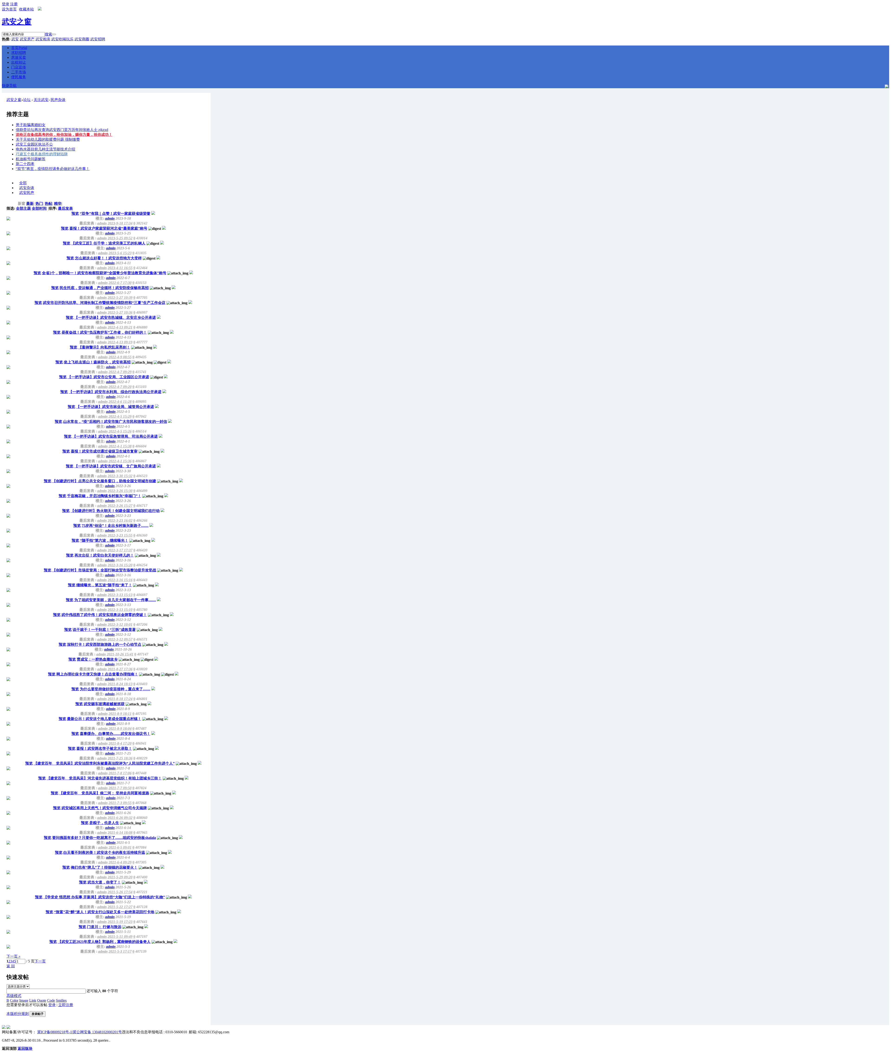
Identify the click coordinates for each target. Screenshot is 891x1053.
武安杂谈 (26, 188)
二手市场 (18, 72)
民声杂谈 (58, 100)
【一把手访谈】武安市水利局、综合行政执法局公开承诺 (115, 392)
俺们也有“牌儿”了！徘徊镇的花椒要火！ (104, 867)
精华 (58, 203)
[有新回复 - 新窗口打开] (153, 213)
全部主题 (23, 208)
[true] (54, 34)
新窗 (21, 203)
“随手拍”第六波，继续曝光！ (104, 540)
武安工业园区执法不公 (34, 144)
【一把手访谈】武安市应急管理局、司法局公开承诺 (115, 436)
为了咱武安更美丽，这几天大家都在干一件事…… (115, 600)
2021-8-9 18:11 (120, 714)
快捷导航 (9, 86)
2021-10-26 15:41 (120, 654)
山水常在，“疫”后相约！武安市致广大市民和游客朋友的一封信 (115, 422)
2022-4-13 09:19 (120, 342)
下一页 (40, 961)
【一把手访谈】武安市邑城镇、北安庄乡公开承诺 (115, 317)
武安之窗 (17, 21)
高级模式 (13, 996)
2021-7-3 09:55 (120, 803)
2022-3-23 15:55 (120, 535)
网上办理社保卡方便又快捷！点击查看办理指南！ (97, 674)
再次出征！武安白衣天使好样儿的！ (104, 555)
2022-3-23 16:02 (120, 520)
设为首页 (9, 9)
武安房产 (27, 39)
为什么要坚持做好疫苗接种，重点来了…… (115, 689)
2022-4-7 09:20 (120, 387)
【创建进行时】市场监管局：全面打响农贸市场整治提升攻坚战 (104, 570)
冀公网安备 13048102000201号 (97, 1032)
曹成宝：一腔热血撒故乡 (97, 659)
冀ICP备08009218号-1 (54, 1032)
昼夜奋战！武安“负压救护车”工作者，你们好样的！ (104, 332)
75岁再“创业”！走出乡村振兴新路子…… (115, 526)
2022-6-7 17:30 (120, 283)
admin (110, 218)
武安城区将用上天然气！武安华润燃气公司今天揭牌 (104, 808)
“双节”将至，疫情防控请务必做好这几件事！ (53, 169)
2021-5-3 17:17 (120, 951)
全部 (23, 183)
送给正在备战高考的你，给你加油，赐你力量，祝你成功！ (64, 135)
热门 (40, 203)
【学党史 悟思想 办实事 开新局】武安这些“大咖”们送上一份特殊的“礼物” (104, 897)
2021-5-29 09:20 (120, 877)
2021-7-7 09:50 (120, 788)
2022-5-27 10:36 (120, 312)
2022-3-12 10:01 (120, 624)
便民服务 (18, 77)
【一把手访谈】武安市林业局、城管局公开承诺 (115, 407)
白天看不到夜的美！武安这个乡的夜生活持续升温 (104, 852)
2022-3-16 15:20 (120, 565)
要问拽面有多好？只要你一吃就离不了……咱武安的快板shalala (104, 838)
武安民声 (26, 193)
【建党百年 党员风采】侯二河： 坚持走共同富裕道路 (104, 793)
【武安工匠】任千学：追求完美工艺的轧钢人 (108, 243)
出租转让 (18, 62)
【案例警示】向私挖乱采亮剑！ (104, 347)
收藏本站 (26, 9)
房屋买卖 (18, 57)
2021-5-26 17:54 (120, 892)
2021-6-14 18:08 (120, 833)
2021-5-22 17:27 (120, 907)
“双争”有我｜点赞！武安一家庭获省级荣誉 (115, 213)
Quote (41, 1000)
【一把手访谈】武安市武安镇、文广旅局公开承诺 (115, 466)
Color (14, 1000)
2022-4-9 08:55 (120, 357)
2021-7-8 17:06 (120, 773)
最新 (30, 203)
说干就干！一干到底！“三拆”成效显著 (104, 630)
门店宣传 (18, 67)
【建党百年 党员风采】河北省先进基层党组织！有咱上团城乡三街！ (104, 778)
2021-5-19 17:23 (120, 922)
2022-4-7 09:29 (120, 372)
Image (23, 1000)
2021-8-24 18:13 (120, 684)
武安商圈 (81, 39)
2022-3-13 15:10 (120, 610)
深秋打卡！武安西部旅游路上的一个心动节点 (104, 644)
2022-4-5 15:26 (120, 431)
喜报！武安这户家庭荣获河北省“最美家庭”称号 (108, 228)
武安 (15, 39)
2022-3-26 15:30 (120, 491)
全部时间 (39, 208)
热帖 (49, 203)
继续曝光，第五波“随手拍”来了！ (104, 585)
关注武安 (41, 100)
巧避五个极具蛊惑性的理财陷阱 (42, 154)
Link (32, 1000)
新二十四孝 (25, 164)
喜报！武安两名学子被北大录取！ (104, 748)
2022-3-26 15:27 (120, 506)
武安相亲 (43, 39)
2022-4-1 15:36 (120, 461)
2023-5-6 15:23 (120, 253)
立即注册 (65, 1005)
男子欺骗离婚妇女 (30, 125)
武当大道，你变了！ (104, 882)
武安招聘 (97, 39)
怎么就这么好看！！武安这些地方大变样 (108, 258)
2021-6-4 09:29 (120, 862)
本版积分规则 (17, 1014)
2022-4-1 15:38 (120, 446)
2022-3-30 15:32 (120, 476)
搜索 (48, 34)
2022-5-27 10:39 (120, 298)
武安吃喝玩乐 (62, 39)
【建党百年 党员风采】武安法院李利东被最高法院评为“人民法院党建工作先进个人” (104, 763)
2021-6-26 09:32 (120, 818)
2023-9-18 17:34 (120, 223)
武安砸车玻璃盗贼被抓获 (104, 704)
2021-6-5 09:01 (120, 847)
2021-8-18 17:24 (120, 699)
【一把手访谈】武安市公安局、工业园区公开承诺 (108, 377)
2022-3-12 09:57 (120, 639)
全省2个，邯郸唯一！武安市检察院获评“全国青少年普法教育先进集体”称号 (104, 273)
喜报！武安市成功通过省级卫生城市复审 (104, 451)
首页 (19, 48)
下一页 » (13, 956)
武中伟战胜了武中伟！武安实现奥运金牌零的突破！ (104, 615)
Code (51, 1000)
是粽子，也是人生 (104, 823)
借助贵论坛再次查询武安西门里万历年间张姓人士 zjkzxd (62, 130)
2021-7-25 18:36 (120, 758)
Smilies (61, 1000)
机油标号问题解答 (30, 159)
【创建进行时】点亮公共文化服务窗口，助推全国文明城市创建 (104, 481)
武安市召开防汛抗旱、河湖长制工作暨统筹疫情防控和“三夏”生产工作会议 (104, 303)
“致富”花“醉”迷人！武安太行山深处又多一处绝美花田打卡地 (104, 912)
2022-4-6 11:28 (120, 402)
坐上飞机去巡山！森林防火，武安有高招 (97, 362)
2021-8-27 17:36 (120, 669)
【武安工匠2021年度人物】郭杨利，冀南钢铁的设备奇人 (104, 942)
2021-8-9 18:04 (120, 728)
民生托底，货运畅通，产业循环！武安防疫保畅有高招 (104, 288)
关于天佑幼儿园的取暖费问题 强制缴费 (48, 139)
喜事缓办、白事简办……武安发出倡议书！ (115, 734)
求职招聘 (18, 53)
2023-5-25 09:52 (120, 238)
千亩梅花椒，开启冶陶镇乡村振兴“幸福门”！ (104, 496)
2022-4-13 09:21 (120, 327)
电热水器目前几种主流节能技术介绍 (45, 149)
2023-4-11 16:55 (120, 268)
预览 (75, 213)
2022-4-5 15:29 (120, 416)
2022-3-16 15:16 (120, 580)
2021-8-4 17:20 (120, 743)
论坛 (27, 100)
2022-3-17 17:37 (120, 550)
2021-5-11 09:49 (120, 937)
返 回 (10, 966)
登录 (52, 1005)
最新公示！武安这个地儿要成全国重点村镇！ (104, 719)
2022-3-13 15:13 (120, 595)
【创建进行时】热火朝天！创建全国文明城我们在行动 (115, 511)
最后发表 (65, 208)
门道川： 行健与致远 (104, 927)
